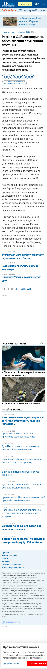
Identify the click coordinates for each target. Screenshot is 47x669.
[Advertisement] (23, 315)
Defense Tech (9, 10)
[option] (23, 21)
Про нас (5, 552)
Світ (13, 32)
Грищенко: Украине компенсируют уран (21, 278)
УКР (37, 4)
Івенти (5, 558)
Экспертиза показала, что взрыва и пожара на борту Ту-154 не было (23, 540)
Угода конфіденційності (13, 567)
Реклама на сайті (9, 555)
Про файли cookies (11, 663)
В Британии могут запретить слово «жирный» (20, 473)
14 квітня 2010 (24, 32)
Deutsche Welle (24, 289)
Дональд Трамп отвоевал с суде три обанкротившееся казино (21, 486)
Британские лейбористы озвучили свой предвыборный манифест (23, 498)
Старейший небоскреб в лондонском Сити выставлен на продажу (22, 460)
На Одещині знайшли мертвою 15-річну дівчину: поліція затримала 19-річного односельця (30, 24)
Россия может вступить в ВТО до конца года (20, 267)
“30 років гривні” (28, 10)
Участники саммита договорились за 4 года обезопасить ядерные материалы (22, 420)
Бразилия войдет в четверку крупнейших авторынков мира (19, 435)
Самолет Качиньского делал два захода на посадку (21, 527)
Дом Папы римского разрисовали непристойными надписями (20, 448)
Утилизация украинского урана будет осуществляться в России (22, 256)
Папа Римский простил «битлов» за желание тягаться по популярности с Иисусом (22, 513)
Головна (5, 32)
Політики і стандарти (11, 564)
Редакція (6, 561)
